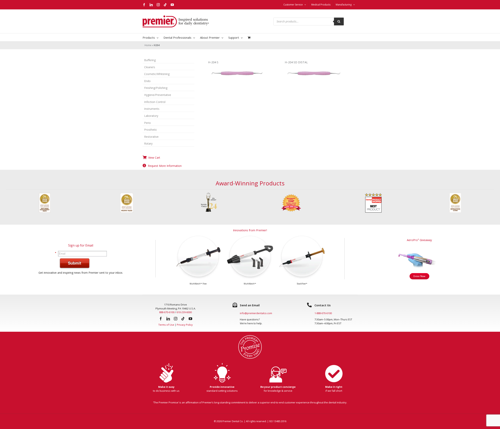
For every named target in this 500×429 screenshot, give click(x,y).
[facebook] (160, 321)
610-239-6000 (184, 315)
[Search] (339, 21)
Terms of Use (166, 327)
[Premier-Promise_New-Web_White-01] (250, 339)
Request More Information (165, 166)
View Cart (154, 157)
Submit (74, 266)
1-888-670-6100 (323, 316)
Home (148, 45)
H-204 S (213, 62)
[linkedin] (168, 321)
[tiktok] (183, 321)
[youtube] (190, 321)
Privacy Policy (185, 327)
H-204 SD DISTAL (296, 62)
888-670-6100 (166, 315)
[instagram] (175, 321)
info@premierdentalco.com (256, 316)
